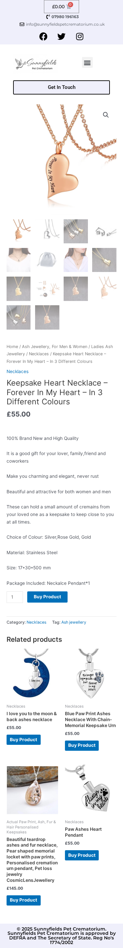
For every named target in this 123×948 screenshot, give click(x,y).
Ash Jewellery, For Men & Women (54, 346)
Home (12, 346)
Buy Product (47, 596)
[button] (87, 62)
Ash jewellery (73, 622)
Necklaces (39, 353)
